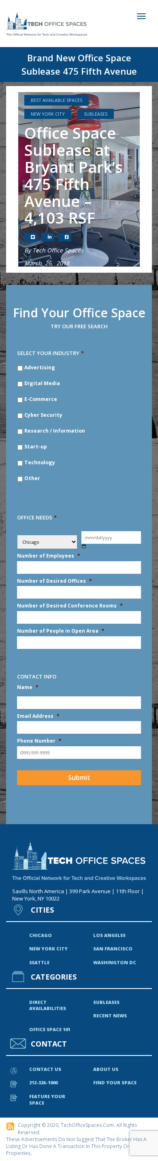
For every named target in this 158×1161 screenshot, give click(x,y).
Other (32, 478)
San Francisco (112, 949)
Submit (79, 777)
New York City (48, 114)
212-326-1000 (43, 1082)
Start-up (35, 446)
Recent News (110, 1015)
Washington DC (114, 962)
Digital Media (42, 383)
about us (105, 1069)
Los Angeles (109, 935)
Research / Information (54, 430)
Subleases (95, 114)
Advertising (39, 367)
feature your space (47, 1099)
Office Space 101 (49, 1029)
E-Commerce (40, 399)
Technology (39, 462)
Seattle (39, 962)
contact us (45, 1069)
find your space (115, 1082)
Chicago (40, 935)
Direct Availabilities (47, 1005)
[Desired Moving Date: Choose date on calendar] (84, 546)
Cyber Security (43, 414)
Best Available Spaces (56, 100)
